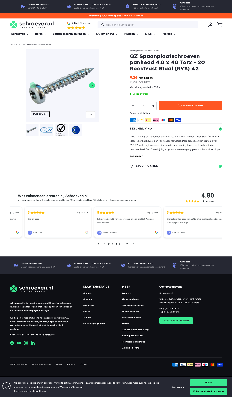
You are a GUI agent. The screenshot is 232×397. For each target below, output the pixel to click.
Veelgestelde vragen (133, 306)
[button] (219, 24)
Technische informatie (133, 342)
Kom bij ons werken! (132, 336)
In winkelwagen (193, 105)
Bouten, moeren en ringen (69, 34)
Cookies (84, 364)
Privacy (59, 364)
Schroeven (18, 34)
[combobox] (148, 24)
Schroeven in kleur (131, 318)
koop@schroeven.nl (169, 308)
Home (12, 44)
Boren (39, 34)
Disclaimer (71, 364)
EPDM (148, 34)
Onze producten (130, 312)
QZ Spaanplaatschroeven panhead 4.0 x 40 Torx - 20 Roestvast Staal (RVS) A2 (35, 44)
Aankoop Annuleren (176, 320)
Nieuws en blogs (130, 299)
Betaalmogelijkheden (94, 324)
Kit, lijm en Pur (105, 34)
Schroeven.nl (21, 364)
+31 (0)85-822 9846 (169, 312)
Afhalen (87, 318)
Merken (167, 34)
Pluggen (129, 34)
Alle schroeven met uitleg (135, 330)
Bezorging (88, 306)
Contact (87, 293)
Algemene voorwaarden (41, 364)
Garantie (87, 299)
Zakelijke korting (131, 348)
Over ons (126, 293)
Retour (86, 312)
